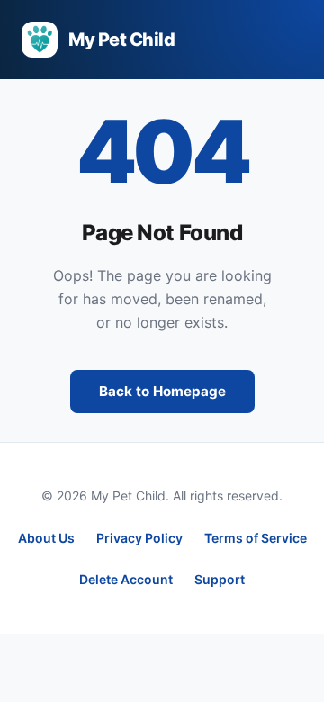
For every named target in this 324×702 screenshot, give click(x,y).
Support (219, 579)
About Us (46, 537)
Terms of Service (255, 537)
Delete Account (126, 579)
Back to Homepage (162, 391)
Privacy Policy (139, 537)
